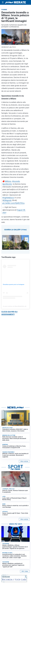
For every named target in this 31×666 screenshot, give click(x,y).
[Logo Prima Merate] (15, 2)
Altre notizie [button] (24, 461)
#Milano (8, 181)
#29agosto (7, 200)
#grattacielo (7, 184)
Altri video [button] (25, 571)
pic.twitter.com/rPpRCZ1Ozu (13, 203)
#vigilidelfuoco (8, 198)
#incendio (16, 181)
